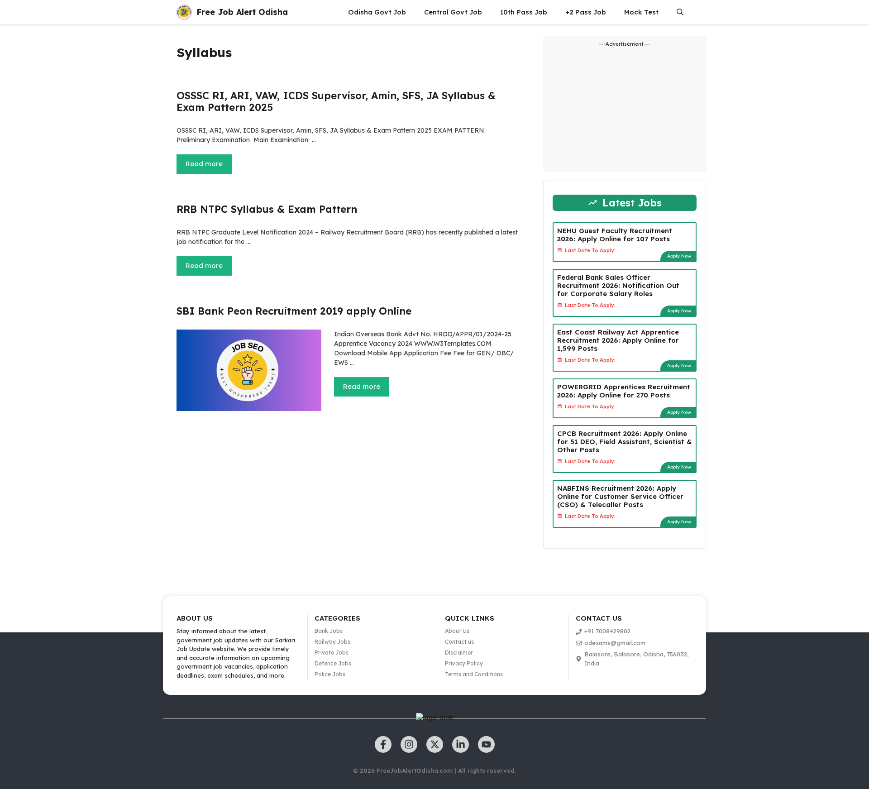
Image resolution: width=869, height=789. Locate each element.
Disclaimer (459, 652)
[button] (680, 12)
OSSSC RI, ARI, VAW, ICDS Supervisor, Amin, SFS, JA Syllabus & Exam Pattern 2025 (336, 101)
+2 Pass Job (585, 12)
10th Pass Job (523, 12)
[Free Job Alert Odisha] (184, 12)
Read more (204, 163)
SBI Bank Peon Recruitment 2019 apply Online (294, 311)
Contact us (459, 641)
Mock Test (641, 12)
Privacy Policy (464, 663)
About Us (457, 630)
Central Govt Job (453, 12)
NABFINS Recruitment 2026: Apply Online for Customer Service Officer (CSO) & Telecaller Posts (620, 496)
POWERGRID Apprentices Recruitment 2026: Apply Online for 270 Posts (623, 391)
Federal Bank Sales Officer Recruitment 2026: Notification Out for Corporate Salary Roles (618, 285)
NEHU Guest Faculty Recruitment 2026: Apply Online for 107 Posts (614, 234)
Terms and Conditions (474, 674)
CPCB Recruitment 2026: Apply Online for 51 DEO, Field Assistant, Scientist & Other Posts (624, 441)
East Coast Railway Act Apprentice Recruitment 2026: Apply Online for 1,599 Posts (618, 340)
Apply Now (679, 256)
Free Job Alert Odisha (242, 12)
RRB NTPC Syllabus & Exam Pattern (267, 209)
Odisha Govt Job (377, 12)
